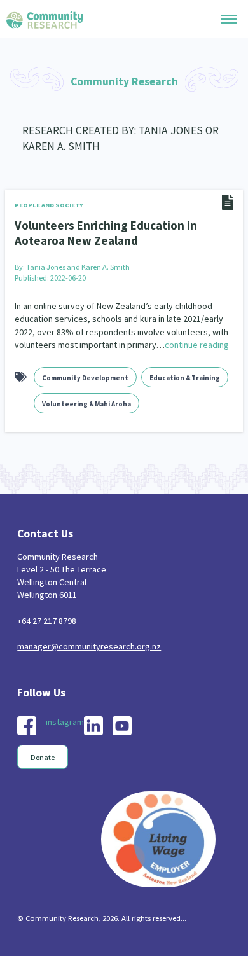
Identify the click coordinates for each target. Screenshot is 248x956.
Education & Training (184, 377)
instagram (65, 722)
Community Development (85, 377)
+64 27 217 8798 (46, 621)
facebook (26, 725)
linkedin (93, 725)
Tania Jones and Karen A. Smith (78, 267)
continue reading (197, 344)
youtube (122, 725)
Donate (43, 757)
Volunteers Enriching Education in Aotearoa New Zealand (106, 233)
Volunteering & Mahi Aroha (86, 403)
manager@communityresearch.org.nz (89, 646)
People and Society (49, 205)
